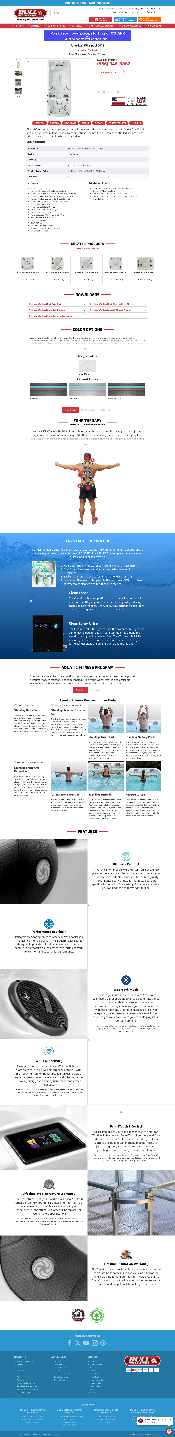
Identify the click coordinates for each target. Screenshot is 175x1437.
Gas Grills (57, 1370)
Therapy (99, 123)
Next (19, 96)
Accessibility (47, 1434)
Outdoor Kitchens (60, 1367)
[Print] (108, 92)
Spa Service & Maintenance (27, 1392)
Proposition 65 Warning (26, 1383)
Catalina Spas (95, 1386)
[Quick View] (36, 259)
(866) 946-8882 (78, 2)
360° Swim (39, 123)
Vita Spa (93, 1367)
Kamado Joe (95, 1374)
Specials (20, 1364)
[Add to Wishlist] (36, 265)
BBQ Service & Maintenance (27, 1389)
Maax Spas (94, 1377)
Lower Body (95, 689)
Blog (137, 8)
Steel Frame (106, 409)
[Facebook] (98, 92)
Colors (85, 123)
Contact (129, 8)
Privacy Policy (22, 1434)
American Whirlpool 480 (57, 272)
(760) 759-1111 (32, 1422)
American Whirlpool (97, 1364)
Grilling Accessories (61, 1377)
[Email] (103, 92)
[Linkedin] (118, 92)
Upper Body (80, 689)
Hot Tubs (57, 1361)
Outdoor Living (59, 1380)
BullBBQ (93, 1361)
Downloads (70, 123)
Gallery (109, 8)
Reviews (145, 8)
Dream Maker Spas (97, 1380)
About (101, 8)
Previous (19, 59)
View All (93, 1392)
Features (136, 123)
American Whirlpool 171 (28, 272)
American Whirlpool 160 (86, 272)
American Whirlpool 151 (145, 272)
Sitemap (55, 1434)
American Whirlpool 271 (116, 272)
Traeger (93, 1370)
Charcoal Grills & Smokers (63, 1374)
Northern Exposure (88, 409)
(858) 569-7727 (69, 1425)
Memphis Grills (95, 1383)
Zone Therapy (70, 409)
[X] (113, 92)
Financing (155, 8)
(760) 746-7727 (103, 2)
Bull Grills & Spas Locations (27, 1386)
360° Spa (54, 123)
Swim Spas (58, 1364)
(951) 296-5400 (106, 1422)
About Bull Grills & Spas (26, 1361)
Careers (20, 1367)
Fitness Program (117, 123)
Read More (87, 349)
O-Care (93, 1389)
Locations (119, 8)
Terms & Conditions (34, 1434)
